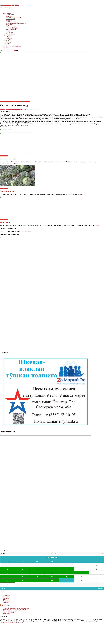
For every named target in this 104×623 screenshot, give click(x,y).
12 (37, 573)
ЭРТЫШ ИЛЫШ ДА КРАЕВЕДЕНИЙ (16, 23)
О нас (7, 45)
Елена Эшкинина (10, 109)
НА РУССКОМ (7, 35)
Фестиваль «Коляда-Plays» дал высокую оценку (15, 610)
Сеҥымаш (9, 101)
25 (22, 580)
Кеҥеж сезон (6, 613)
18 (22, 577)
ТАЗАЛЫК (9, 20)
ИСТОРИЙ (9, 42)
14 (66, 573)
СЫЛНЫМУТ (9, 32)
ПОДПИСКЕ (6, 43)
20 (52, 577)
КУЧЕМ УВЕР (10, 15)
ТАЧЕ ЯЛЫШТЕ (10, 16)
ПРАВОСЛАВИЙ (14, 28)
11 (22, 573)
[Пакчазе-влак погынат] (52, 176)
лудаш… (15, 163)
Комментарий (18, 109)
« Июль (3, 588)
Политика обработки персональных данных (11, 622)
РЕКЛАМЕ (6, 47)
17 (7, 577)
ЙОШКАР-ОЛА (10, 34)
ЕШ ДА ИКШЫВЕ (11, 30)
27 (52, 580)
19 (37, 577)
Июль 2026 (6, 596)
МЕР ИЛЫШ (9, 24)
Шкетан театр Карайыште (10, 612)
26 (37, 580)
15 (81, 573)
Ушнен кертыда (5, 222)
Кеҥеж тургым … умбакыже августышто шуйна (15, 609)
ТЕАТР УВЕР (5, 605)
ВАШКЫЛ (6, 40)
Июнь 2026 (6, 598)
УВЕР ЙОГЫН (7, 13)
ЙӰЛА (8, 25)
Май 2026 (5, 599)
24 (7, 580)
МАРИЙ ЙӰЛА (13, 27)
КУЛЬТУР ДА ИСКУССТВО (13, 17)
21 (66, 577)
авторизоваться (27, 231)
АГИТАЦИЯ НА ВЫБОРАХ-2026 (12, 46)
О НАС (8, 36)
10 (7, 573)
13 (52, 573)
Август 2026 (52, 558)
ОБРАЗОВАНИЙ (10, 19)
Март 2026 (6, 602)
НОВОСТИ (9, 38)
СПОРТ (8, 31)
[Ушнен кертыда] (52, 207)
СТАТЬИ (8, 39)
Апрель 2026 (6, 600)
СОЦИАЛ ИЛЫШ (11, 21)
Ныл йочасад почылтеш (8, 159)
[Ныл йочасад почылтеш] (52, 143)
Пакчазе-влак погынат (7, 191)
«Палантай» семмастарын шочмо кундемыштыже (16, 608)
